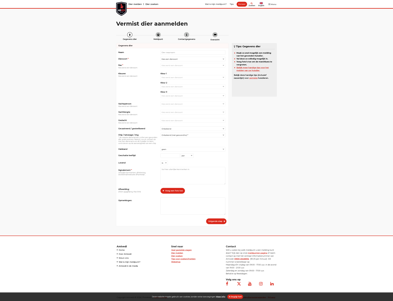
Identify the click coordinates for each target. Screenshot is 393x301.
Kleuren (127, 74)
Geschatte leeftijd (127, 155)
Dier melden (135, 4)
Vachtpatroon (127, 105)
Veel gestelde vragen (181, 250)
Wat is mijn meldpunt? (216, 4)
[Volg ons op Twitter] (239, 284)
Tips (232, 4)
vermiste (253, 78)
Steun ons (124, 258)
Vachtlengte (127, 113)
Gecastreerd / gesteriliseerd (131, 128)
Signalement (132, 172)
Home (122, 250)
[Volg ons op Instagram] (261, 285)
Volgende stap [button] (215, 221)
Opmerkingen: (125, 200)
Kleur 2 (163, 83)
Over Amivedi (125, 254)
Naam (121, 52)
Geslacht (127, 121)
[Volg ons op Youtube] (250, 285)
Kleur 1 (163, 73)
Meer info (220, 297)
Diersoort (123, 59)
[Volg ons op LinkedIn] (272, 285)
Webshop (175, 262)
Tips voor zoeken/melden (183, 259)
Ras (127, 66)
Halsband (122, 149)
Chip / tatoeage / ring (137, 139)
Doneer (242, 4)
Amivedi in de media (128, 266)
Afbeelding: (129, 190)
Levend (122, 163)
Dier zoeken (151, 4)
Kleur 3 (163, 92)
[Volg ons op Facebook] (228, 285)
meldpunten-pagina (257, 253)
